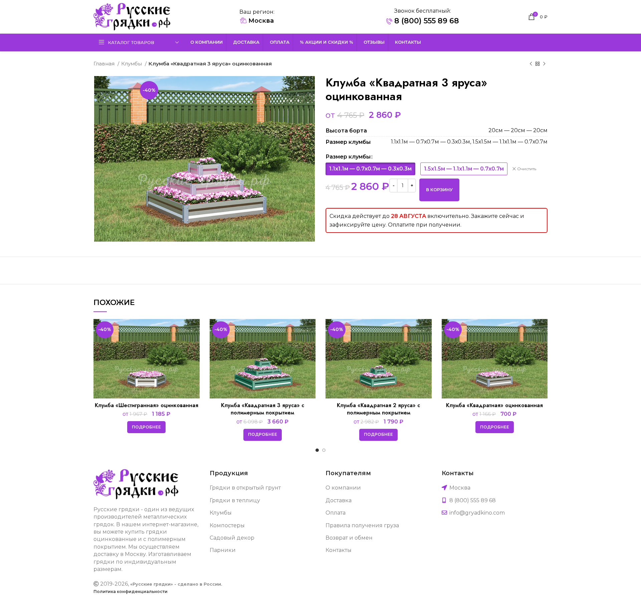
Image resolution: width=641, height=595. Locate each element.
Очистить (526, 168)
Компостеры (227, 525)
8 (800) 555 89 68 (425, 20)
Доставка (339, 500)
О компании (343, 488)
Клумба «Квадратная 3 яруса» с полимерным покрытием (262, 408)
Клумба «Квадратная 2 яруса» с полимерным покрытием (378, 408)
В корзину (439, 189)
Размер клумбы (348, 157)
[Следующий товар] (544, 63)
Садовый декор (232, 538)
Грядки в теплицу (235, 500)
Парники (223, 550)
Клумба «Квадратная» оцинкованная (494, 405)
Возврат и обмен (349, 538)
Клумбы (132, 63)
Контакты (339, 550)
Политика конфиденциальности (130, 591)
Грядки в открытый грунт (245, 488)
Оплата (336, 513)
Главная (104, 63)
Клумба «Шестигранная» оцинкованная (146, 405)
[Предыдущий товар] (530, 63)
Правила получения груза (362, 525)
